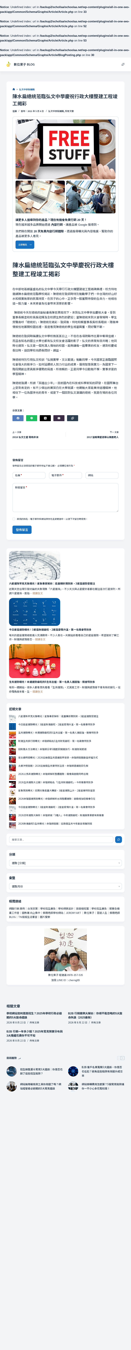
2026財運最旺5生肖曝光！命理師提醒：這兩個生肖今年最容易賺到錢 (55, 823)
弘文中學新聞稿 (56, 111)
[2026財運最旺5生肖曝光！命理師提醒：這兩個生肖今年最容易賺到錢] (12, 825)
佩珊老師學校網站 (53, 913)
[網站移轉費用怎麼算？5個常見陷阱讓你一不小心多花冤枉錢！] (73, 1086)
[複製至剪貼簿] (72, 418)
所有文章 (69, 111)
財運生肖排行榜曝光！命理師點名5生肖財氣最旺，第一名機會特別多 (54, 741)
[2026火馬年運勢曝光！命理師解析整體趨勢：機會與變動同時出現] (12, 776)
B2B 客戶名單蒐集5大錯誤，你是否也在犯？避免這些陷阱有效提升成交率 (102, 1071)
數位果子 (89, 913)
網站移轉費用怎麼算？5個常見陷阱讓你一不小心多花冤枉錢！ (103, 1086)
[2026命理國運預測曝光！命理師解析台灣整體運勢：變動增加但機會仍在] (12, 801)
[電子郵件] (58, 418)
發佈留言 (22, 529)
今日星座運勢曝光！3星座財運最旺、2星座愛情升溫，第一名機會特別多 (50, 629)
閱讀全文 (38, 593)
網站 (90, 475)
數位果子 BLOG (24, 64)
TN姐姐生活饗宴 (27, 917)
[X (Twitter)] (45, 418)
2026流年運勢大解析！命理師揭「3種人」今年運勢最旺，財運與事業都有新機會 (61, 815)
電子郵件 (58, 475)
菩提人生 (102, 913)
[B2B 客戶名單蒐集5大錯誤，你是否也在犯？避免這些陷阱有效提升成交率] (73, 1071)
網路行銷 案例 (17, 908)
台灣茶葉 (32, 908)
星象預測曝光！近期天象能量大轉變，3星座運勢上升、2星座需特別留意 (56, 790)
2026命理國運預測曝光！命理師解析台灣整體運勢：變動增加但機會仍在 (56, 798)
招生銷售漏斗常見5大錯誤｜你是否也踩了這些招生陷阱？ (41, 1071)
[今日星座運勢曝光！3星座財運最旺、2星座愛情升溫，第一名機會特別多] (34, 612)
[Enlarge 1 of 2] (60, 185)
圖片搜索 (45, 917)
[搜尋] (118, 839)
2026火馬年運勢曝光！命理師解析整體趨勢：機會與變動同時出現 (53, 774)
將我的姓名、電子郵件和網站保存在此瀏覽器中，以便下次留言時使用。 (52, 519)
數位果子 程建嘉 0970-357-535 (65, 975)
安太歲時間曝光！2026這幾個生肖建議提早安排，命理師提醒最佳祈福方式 (58, 757)
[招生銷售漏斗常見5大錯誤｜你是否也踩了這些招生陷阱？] (11, 1071)
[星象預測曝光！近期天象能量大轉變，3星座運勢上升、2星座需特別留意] (12, 792)
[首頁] (13, 89)
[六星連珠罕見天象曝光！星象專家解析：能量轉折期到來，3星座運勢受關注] (34, 565)
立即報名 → (25, 244)
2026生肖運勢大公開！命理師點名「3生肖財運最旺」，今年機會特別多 (55, 782)
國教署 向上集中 (31, 913)
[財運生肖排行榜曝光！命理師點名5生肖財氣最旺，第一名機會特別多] (12, 743)
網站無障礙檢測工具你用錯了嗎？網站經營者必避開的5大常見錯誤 (40, 1086)
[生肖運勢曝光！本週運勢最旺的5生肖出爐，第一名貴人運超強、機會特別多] (34, 661)
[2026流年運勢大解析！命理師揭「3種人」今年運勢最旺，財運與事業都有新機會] (12, 817)
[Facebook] (18, 418)
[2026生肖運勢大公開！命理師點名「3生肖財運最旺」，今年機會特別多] (12, 784)
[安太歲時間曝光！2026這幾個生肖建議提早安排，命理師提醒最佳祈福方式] (12, 759)
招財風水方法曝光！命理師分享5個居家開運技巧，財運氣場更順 (52, 749)
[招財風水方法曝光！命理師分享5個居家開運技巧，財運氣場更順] (12, 751)
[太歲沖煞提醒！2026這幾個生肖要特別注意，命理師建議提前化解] (12, 767)
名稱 (18, 475)
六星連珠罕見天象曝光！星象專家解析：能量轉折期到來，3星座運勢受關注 (52, 583)
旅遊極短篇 (82, 908)
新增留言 (21, 487)
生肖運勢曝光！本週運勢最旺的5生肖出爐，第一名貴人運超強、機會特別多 (52, 682)
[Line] (31, 418)
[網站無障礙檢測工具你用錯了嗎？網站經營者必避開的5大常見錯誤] (11, 1086)
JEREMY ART (73, 913)
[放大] (111, 124)
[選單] (123, 64)
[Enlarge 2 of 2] (111, 185)
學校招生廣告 (48, 908)
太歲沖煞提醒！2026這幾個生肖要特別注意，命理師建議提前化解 (53, 765)
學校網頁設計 (66, 908)
